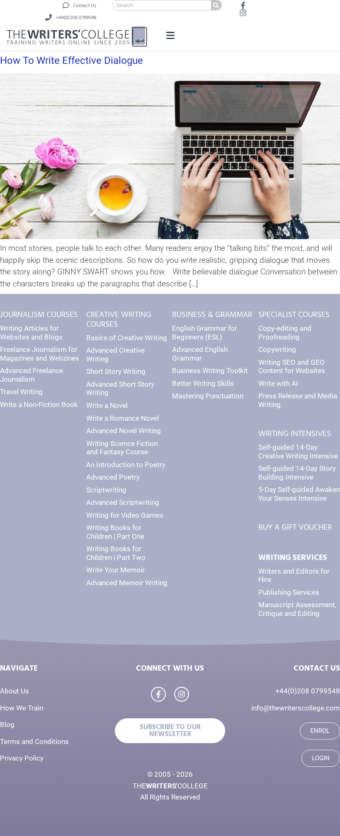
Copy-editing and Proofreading (284, 332)
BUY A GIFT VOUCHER (295, 527)
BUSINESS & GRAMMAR (212, 314)
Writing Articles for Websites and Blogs (31, 332)
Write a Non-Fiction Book (39, 404)
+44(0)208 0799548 (307, 691)
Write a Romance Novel (122, 418)
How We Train (21, 708)
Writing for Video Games (124, 515)
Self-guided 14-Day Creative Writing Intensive (298, 451)
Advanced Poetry (113, 477)
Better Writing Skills (203, 383)
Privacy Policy (22, 758)
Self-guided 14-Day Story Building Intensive (297, 472)
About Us (14, 691)
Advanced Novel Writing (123, 430)
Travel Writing (21, 392)
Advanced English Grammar (200, 353)
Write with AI (278, 383)
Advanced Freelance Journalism (31, 374)
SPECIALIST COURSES (294, 314)
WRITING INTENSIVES (294, 433)
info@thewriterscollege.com (295, 708)
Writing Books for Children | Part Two (116, 553)
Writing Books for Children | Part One (115, 531)
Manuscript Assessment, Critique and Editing (297, 609)
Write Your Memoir (115, 570)
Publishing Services (288, 592)
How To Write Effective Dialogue (71, 60)
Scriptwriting (106, 490)
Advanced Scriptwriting (122, 502)
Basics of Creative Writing (126, 338)
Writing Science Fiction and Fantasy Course (122, 447)
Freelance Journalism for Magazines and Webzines (39, 353)
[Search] (216, 5)
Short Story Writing (116, 371)
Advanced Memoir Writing (127, 583)
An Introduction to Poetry (125, 464)
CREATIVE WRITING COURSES (118, 319)
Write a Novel (107, 405)
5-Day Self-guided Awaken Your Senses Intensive (299, 493)
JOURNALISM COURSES (39, 314)
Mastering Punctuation (207, 396)
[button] (170, 36)
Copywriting (277, 349)
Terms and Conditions (34, 741)
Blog (7, 724)
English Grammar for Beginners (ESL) (204, 332)
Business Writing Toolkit (210, 370)
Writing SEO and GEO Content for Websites (291, 366)
